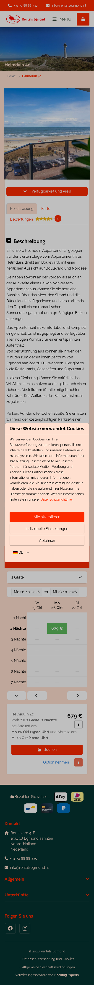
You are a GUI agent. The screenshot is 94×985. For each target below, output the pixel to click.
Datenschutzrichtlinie (56, 499)
